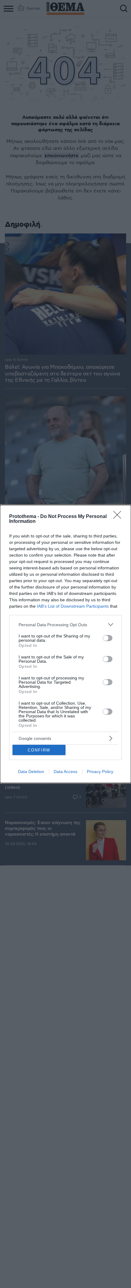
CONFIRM (39, 750)
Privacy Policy (100, 771)
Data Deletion (31, 771)
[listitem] (65, 624)
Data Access (65, 771)
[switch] (107, 638)
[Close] (119, 517)
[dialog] (65, 644)
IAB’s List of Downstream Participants (73, 606)
